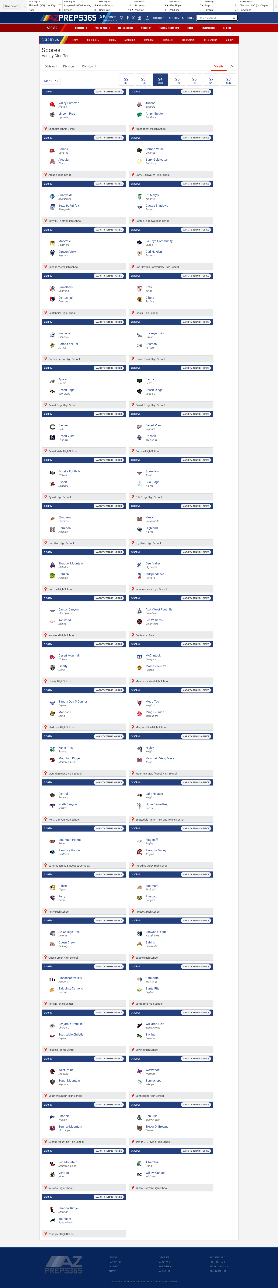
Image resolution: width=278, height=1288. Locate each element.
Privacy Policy (219, 1266)
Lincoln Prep (66, 115)
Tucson (150, 104)
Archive (230, 40)
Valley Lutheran (68, 104)
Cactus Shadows (157, 207)
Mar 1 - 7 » (51, 81)
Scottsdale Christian (71, 1036)
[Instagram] (121, 18)
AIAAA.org (165, 1271)
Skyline (150, 1036)
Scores (112, 40)
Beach (227, 28)
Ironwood (64, 621)
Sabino (151, 944)
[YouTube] (139, 18)
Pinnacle (64, 335)
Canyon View (67, 253)
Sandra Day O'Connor (72, 703)
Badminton (125, 28)
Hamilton (64, 529)
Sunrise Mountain (70, 1128)
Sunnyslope (153, 1082)
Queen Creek (66, 944)
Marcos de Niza (156, 667)
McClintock (153, 657)
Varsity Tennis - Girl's (109, 91)
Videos (113, 1257)
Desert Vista (66, 437)
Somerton (152, 473)
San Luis (153, 1117)
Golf (190, 28)
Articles (159, 18)
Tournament (189, 40)
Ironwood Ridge (156, 933)
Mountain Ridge (69, 760)
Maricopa (64, 713)
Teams (75, 40)
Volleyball (102, 28)
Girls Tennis (50, 39)
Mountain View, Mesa (160, 760)
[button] (275, 6)
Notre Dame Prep (157, 806)
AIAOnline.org (219, 1271)
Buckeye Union (155, 335)
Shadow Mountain (70, 565)
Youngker (65, 1220)
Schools (188, 18)
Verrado (63, 1174)
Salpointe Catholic (70, 990)
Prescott (151, 898)
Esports (173, 18)
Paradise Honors (69, 852)
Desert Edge (66, 391)
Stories (164, 1257)
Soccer (146, 28)
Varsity (219, 66)
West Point (65, 1071)
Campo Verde (155, 150)
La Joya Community (159, 242)
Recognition (210, 40)
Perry (62, 898)
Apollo (62, 381)
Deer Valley (153, 565)
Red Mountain (67, 1164)
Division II (69, 66)
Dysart (63, 483)
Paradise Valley (156, 852)
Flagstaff (152, 841)
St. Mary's (152, 196)
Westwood (153, 1071)
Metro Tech (153, 703)
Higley (150, 749)
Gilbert (62, 887)
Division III (89, 66)
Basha (150, 381)
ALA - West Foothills (159, 611)
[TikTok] (147, 18)
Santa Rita (153, 990)
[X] (133, 18)
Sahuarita (152, 979)
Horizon (63, 575)
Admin (112, 1271)
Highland (152, 529)
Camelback (65, 288)
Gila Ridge (152, 483)
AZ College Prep (69, 933)
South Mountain (69, 1082)
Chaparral (64, 519)
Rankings (149, 40)
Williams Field (155, 1025)
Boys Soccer (11, 6)
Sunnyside (65, 196)
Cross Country (169, 28)
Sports (52, 27)
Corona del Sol (68, 345)
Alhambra (152, 1164)
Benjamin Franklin (70, 1025)
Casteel (63, 427)
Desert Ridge (154, 391)
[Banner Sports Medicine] (108, 18)
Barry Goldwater (156, 161)
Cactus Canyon (68, 611)
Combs (63, 150)
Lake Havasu (154, 795)
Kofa (149, 288)
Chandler (64, 1117)
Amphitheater (155, 115)
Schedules (93, 40)
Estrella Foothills (69, 473)
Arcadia (63, 161)
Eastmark (152, 887)
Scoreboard (217, 1257)
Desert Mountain (69, 657)
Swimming (208, 28)
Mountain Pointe (69, 841)
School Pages (218, 1262)
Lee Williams (154, 621)
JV (231, 66)
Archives (165, 1262)
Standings (129, 40)
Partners (165, 1266)
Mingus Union (155, 713)
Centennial (65, 299)
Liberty (63, 667)
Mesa (152, 519)
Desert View (153, 427)
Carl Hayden (154, 253)
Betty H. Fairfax (68, 207)
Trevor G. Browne (157, 1128)
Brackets (168, 40)
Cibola (150, 299)
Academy (114, 1266)
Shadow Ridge (68, 1210)
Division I (51, 66)
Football (81, 28)
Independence (155, 575)
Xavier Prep (66, 749)
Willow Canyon (155, 1174)
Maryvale (64, 242)
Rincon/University (70, 979)
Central (63, 795)
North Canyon (67, 806)
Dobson (151, 437)
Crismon (151, 345)
